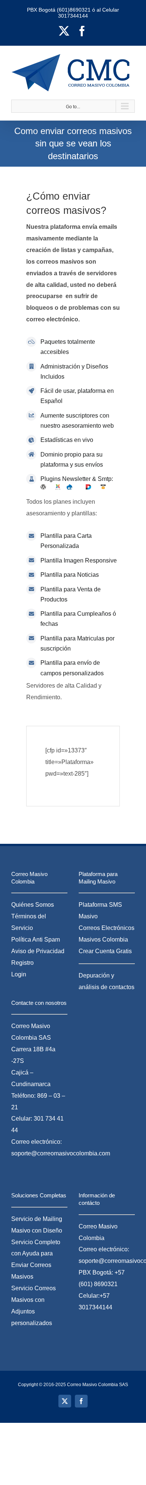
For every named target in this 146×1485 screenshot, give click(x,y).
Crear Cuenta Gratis (105, 951)
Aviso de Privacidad (37, 951)
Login (18, 974)
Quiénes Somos (32, 904)
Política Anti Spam (35, 939)
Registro (22, 963)
